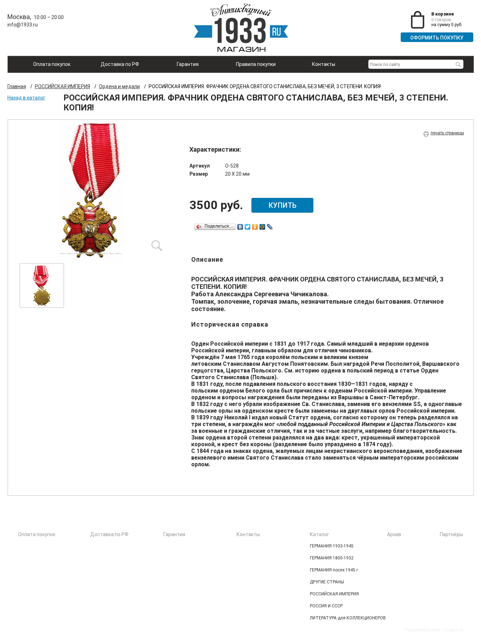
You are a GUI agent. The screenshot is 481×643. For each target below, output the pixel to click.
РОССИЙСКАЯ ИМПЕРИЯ (62, 86)
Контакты (323, 64)
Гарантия (188, 64)
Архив (394, 534)
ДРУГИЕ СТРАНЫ (327, 582)
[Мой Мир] (262, 226)
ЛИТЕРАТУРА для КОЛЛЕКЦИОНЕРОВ (348, 617)
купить (282, 205)
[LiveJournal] (270, 226)
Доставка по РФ (120, 64)
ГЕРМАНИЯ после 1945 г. (334, 570)
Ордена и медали (119, 86)
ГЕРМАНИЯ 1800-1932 (332, 558)
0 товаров (441, 19)
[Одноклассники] (255, 226)
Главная (16, 86)
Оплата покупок (51, 64)
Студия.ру (453, 629)
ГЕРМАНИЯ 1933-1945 (332, 546)
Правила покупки (256, 64)
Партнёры (451, 534)
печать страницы (447, 133)
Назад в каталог (26, 98)
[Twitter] (247, 226)
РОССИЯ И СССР (326, 605)
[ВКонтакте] (240, 226)
